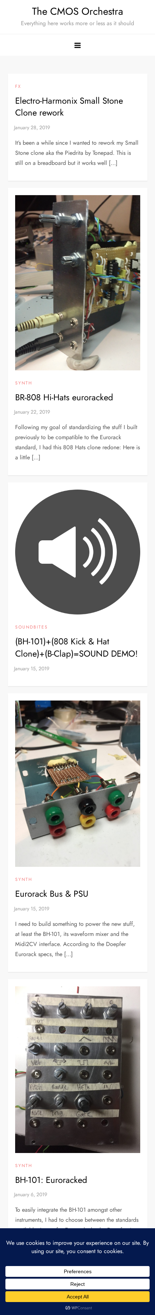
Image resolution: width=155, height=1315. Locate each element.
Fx (18, 87)
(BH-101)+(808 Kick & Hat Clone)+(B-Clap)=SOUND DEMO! (76, 647)
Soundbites (31, 627)
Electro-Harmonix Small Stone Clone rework (69, 106)
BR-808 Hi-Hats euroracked (64, 397)
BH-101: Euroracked (51, 1180)
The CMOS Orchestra (77, 11)
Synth (23, 383)
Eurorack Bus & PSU (51, 893)
